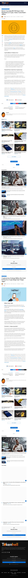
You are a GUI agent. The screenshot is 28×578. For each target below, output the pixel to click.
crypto (22, 306)
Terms (15, 572)
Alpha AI (14, 167)
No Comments (18, 16)
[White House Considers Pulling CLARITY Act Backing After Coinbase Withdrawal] (8, 147)
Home (2, 572)
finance (9, 43)
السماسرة (7, 4)
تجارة (9, 4)
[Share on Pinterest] (4, 18)
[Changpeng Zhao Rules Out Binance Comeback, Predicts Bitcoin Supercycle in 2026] (20, 136)
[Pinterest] (2, 42)
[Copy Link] (2, 46)
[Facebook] (2, 37)
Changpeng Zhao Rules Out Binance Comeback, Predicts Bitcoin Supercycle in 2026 (20, 141)
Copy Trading (24, 572)
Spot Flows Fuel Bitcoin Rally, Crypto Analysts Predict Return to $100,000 (20, 152)
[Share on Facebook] (2, 18)
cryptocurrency (10, 39)
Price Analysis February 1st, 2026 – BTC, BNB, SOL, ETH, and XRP (20, 130)
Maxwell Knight (4, 187)
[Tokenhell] (5, 3)
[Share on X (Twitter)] (3, 18)
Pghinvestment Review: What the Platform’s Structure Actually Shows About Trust (16, 190)
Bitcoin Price (19, 572)
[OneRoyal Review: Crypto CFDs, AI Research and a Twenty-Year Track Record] (4, 195)
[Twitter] (2, 39)
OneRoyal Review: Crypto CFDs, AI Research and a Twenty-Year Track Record (15, 194)
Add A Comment (14, 156)
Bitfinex (5, 305)
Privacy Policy (17, 270)
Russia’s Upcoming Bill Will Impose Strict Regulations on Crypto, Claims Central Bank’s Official (20, 374)
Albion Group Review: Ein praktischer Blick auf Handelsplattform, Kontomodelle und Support (14, 186)
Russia (10, 42)
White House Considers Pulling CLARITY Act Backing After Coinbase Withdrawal (7, 152)
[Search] (24, 3)
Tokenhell (3, 4)
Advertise (5, 572)
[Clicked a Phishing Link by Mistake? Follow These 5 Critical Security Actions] (8, 136)
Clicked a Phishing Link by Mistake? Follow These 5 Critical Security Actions (7, 141)
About (9, 572)
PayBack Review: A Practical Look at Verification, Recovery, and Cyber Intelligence (7, 130)
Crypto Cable (12, 91)
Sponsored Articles (15, 91)
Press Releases (19, 91)
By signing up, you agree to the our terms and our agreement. (14, 270)
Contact (12, 572)
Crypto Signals (14, 573)
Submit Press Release (14, 161)
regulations (20, 44)
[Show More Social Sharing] (5, 18)
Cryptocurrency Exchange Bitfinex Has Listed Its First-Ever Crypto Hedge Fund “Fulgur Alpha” (8, 108)
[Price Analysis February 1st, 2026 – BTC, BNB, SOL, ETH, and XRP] (20, 124)
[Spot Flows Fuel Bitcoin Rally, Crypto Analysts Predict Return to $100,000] (20, 147)
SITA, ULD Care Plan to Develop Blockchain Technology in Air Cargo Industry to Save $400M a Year (7, 374)
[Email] (2, 44)
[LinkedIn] (2, 41)
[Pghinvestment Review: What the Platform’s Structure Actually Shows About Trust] (4, 191)
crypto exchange (21, 309)
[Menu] (25, 3)
